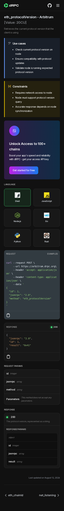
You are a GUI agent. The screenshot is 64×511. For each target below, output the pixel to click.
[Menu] (57, 5)
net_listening (47, 495)
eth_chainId (15, 495)
